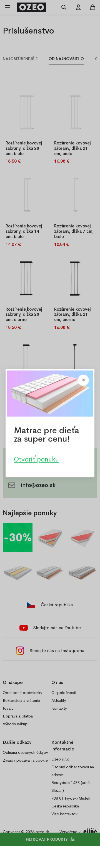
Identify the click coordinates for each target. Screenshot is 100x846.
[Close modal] (83, 380)
